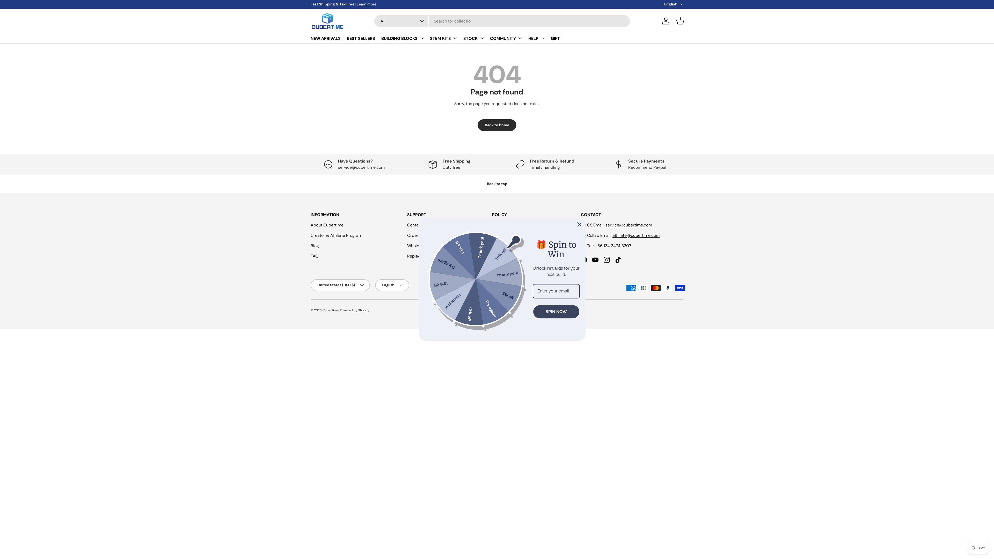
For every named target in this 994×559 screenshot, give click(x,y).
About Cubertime (327, 225)
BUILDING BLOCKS (399, 38)
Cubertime (331, 310)
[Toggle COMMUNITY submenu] (520, 38)
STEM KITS (440, 38)
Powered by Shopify (354, 310)
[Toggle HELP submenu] (542, 38)
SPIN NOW (551, 311)
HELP (533, 38)
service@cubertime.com (628, 225)
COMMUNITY (503, 38)
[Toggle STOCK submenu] (482, 38)
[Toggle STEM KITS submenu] (455, 38)
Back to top (497, 183)
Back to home (497, 125)
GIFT (555, 38)
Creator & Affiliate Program (336, 235)
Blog (315, 245)
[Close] (574, 224)
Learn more (366, 4)
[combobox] (502, 21)
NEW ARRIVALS (326, 38)
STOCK (470, 38)
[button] (680, 21)
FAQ (314, 256)
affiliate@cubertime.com (636, 235)
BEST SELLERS (361, 38)
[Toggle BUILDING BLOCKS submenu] (422, 38)
